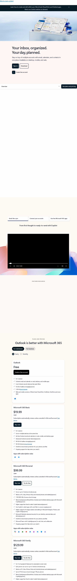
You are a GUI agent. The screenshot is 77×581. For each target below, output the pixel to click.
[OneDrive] (18, 457)
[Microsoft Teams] (45, 531)
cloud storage (23, 389)
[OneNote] (33, 531)
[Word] (18, 531)
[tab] (11, 108)
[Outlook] (15, 457)
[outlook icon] (15, 398)
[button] (30, 86)
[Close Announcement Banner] (68, 7)
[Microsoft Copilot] (15, 531)
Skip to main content (6, 1)
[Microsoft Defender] (41, 531)
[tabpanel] (38, 150)
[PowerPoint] (26, 531)
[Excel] (22, 531)
